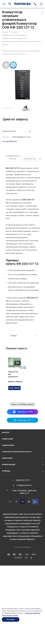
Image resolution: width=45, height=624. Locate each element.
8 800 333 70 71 (23, 480)
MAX (35, 501)
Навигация (7, 439)
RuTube (22, 501)
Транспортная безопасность (17, 452)
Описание (12, 159)
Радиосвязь (8, 445)
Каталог (6, 432)
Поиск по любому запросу (22, 404)
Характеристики (30, 159)
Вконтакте (9, 501)
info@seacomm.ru (24, 485)
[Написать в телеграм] (22, 422)
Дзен (29, 501)
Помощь (6, 471)
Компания (7, 458)
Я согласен (11, 619)
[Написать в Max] (22, 412)
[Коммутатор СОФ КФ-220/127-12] (22, 84)
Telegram (16, 501)
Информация (8, 464)
